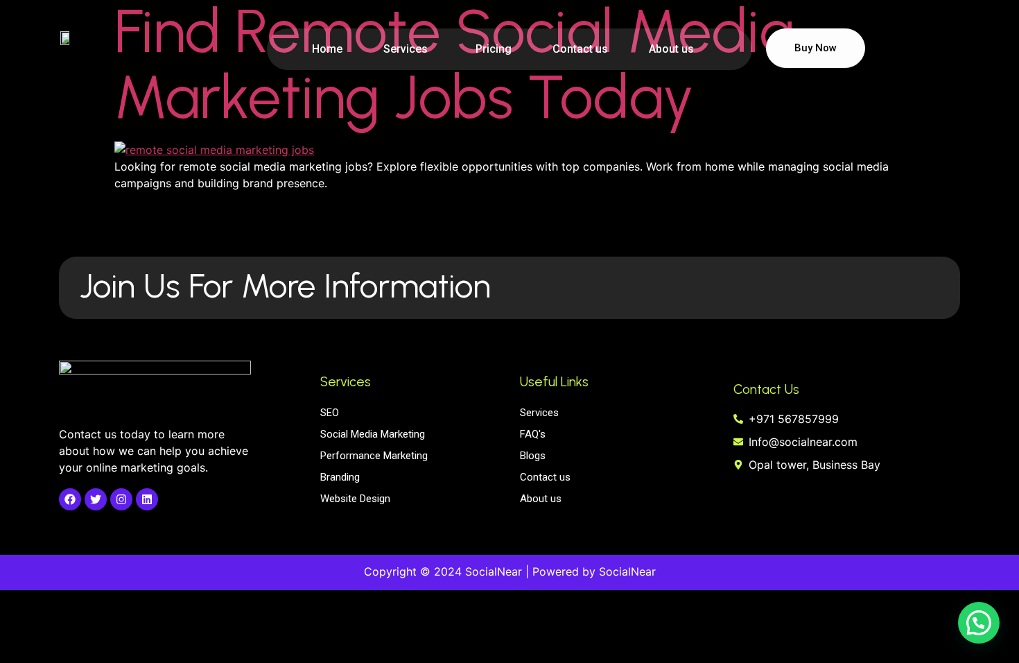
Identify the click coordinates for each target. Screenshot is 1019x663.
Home (327, 48)
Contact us (580, 48)
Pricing (494, 48)
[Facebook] (70, 499)
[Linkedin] (147, 499)
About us (671, 48)
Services (405, 48)
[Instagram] (121, 499)
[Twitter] (96, 499)
